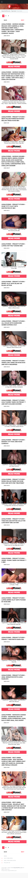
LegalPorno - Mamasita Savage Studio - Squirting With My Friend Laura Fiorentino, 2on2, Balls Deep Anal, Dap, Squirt (13, 717)
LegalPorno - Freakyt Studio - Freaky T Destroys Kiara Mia (13, 638)
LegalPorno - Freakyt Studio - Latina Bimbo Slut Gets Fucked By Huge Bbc (13, 599)
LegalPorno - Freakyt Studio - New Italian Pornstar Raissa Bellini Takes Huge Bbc (13, 118)
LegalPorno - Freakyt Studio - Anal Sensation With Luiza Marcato (13, 677)
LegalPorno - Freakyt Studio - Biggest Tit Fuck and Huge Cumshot (13, 441)
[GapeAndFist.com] (14, 6)
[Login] (26, 2)
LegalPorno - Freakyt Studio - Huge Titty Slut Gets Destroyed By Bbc (13, 206)
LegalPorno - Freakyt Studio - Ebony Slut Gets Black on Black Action (13, 283)
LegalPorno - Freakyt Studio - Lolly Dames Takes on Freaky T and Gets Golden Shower (13, 402)
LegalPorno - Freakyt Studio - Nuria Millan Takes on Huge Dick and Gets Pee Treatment (13, 481)
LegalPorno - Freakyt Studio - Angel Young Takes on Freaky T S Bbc (13, 560)
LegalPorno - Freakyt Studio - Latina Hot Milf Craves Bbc (13, 245)
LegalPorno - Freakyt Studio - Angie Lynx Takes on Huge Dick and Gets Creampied (13, 362)
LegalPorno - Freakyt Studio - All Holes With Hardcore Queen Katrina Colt (13, 323)
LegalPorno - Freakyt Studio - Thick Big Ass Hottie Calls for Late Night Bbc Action (13, 520)
